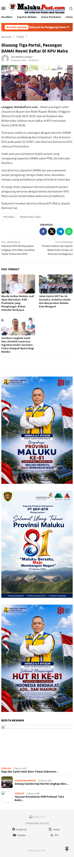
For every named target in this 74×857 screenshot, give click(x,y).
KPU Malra (9, 217)
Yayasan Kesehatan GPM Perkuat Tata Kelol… (39, 798)
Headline (6, 768)
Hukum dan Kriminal (25, 780)
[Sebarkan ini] (43, 231)
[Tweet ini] (52, 231)
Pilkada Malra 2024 (30, 217)
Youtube (21, 835)
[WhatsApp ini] (69, 231)
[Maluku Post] (37, 8)
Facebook (21, 829)
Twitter (56, 829)
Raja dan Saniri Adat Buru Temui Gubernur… (30, 771)
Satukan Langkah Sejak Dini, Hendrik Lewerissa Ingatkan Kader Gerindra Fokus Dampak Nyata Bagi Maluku (17, 344)
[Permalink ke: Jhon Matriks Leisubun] (5, 58)
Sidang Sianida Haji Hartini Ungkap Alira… (42, 783)
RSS (56, 835)
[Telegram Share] (60, 231)
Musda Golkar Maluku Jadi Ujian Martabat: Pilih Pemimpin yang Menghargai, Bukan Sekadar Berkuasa (17, 303)
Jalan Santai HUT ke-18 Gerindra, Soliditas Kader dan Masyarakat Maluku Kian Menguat (55, 301)
